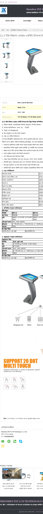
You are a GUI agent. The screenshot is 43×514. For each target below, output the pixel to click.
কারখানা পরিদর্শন (9, 20)
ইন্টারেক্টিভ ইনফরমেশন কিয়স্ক (19, 30)
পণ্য (7, 30)
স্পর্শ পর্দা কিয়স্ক (11, 418)
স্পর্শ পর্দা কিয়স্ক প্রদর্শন (21, 418)
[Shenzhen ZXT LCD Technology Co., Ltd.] (13, 10)
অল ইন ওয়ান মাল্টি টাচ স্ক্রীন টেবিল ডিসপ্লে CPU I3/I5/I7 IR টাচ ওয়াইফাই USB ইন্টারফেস (25, 487)
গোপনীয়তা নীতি (30, 512)
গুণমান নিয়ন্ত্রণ (27, 20)
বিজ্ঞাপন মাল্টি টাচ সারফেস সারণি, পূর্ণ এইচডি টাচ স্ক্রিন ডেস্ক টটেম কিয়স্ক (8, 486)
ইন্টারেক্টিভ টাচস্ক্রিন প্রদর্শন (34, 418)
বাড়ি (3, 30)
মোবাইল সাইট (24, 512)
